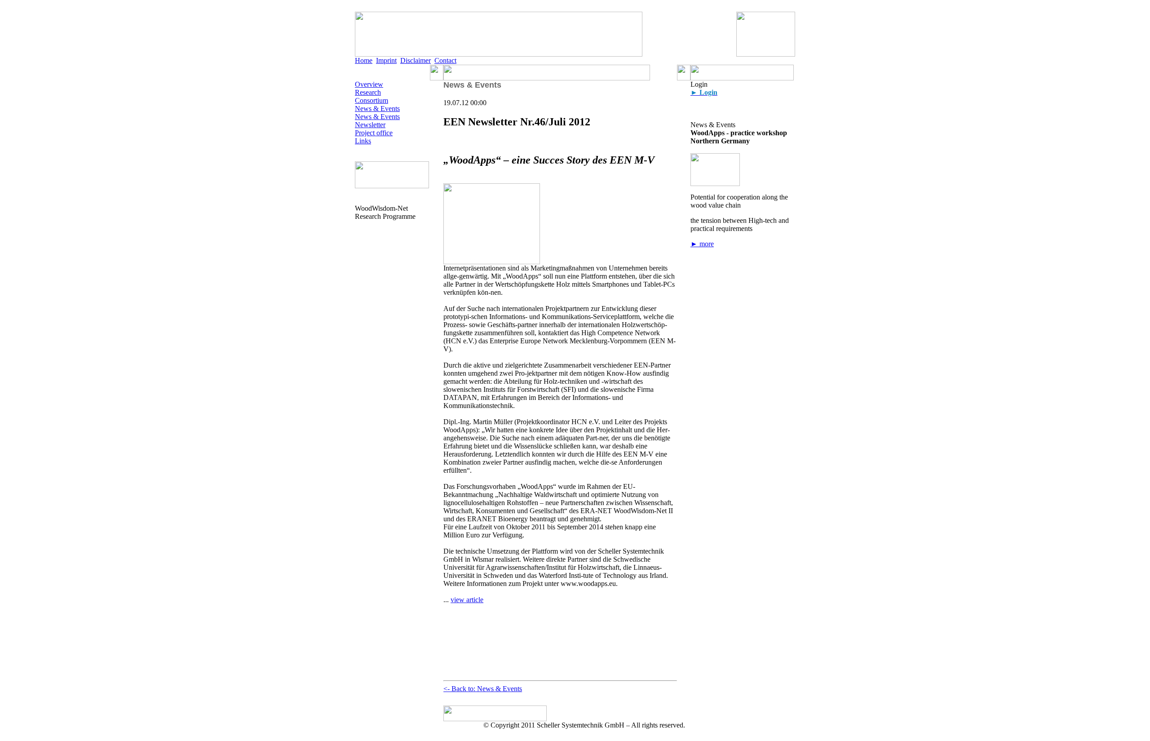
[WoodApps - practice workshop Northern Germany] (715, 183)
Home (363, 60)
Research (368, 92)
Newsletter (370, 125)
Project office (374, 133)
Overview (369, 84)
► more (702, 244)
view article (467, 599)
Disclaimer (415, 60)
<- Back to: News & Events (482, 688)
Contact (445, 60)
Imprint (386, 60)
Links (363, 141)
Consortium (371, 100)
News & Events (377, 108)
